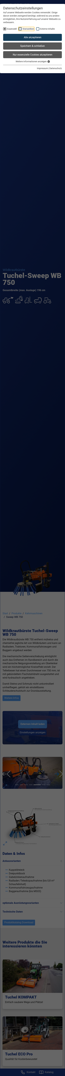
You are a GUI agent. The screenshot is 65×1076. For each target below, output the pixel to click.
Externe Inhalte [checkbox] (47, 29)
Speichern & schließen (32, 45)
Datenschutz (55, 68)
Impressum (42, 68)
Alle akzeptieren (32, 37)
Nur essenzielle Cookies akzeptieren (32, 54)
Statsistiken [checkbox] (28, 29)
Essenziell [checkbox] (12, 29)
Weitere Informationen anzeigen (31, 61)
